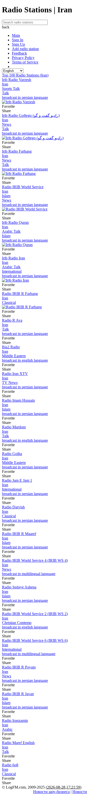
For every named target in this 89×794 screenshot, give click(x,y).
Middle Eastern (14, 356)
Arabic (7, 729)
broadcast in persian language (25, 97)
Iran (5, 84)
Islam (6, 196)
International (12, 271)
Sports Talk (11, 88)
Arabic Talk (11, 231)
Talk (5, 93)
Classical (9, 302)
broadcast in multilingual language (28, 574)
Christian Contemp (16, 623)
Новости (79, 792)
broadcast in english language (25, 360)
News (6, 124)
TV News (10, 382)
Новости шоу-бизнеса (51, 792)
